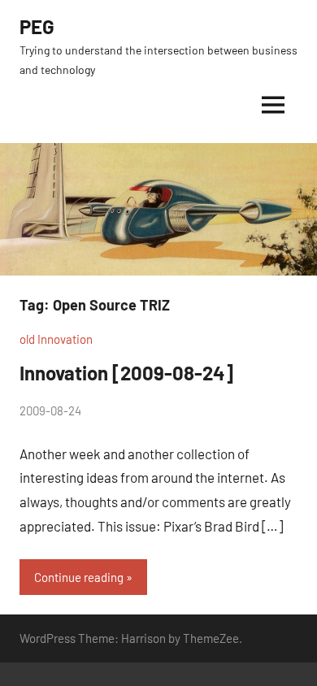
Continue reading (79, 577)
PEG (37, 26)
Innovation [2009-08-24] (126, 372)
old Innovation (56, 339)
